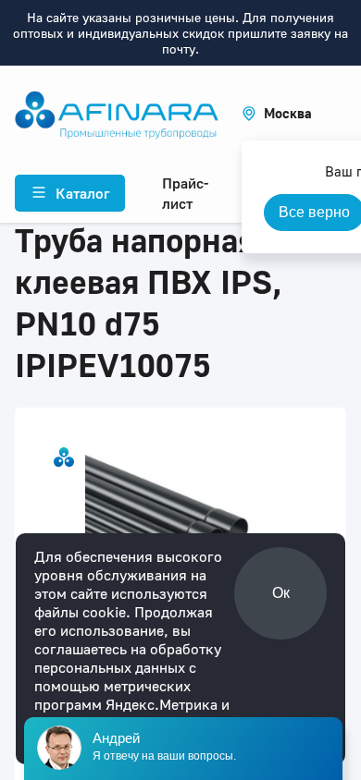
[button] (277, 113)
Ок (281, 593)
